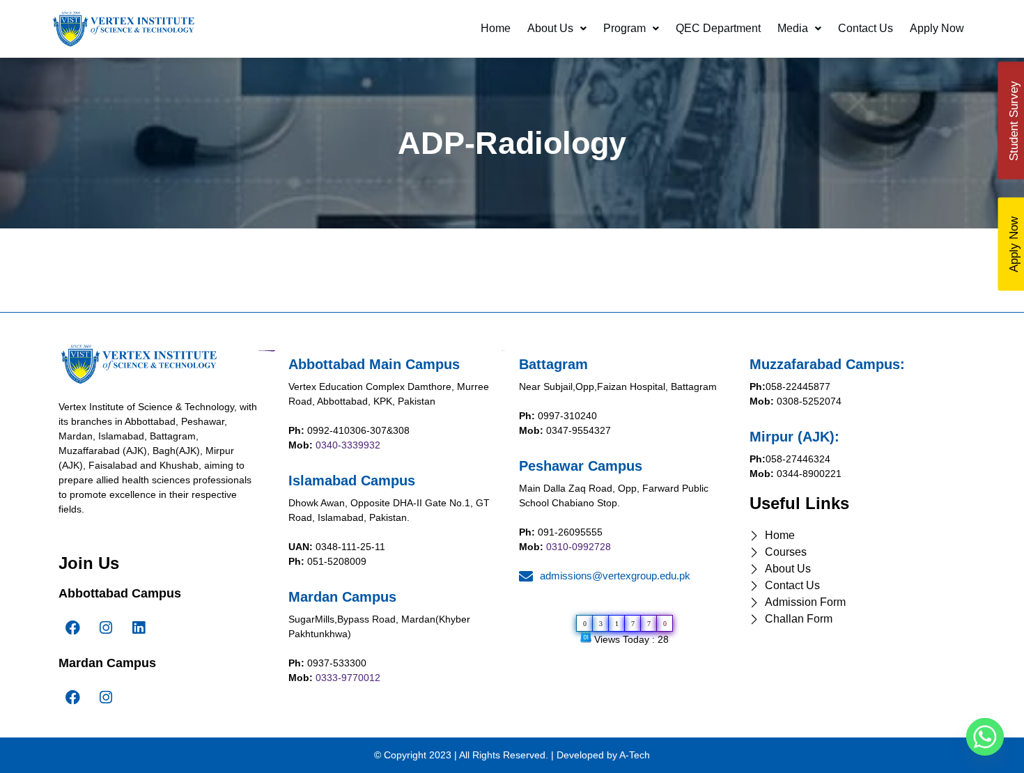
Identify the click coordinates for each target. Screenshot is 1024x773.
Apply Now (937, 28)
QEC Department (718, 28)
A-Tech (634, 754)
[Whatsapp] (985, 737)
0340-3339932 (348, 445)
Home (496, 28)
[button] (557, 28)
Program (624, 28)
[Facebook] (73, 628)
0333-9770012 (348, 677)
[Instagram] (106, 628)
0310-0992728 (578, 546)
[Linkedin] (138, 628)
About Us (550, 28)
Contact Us (865, 28)
